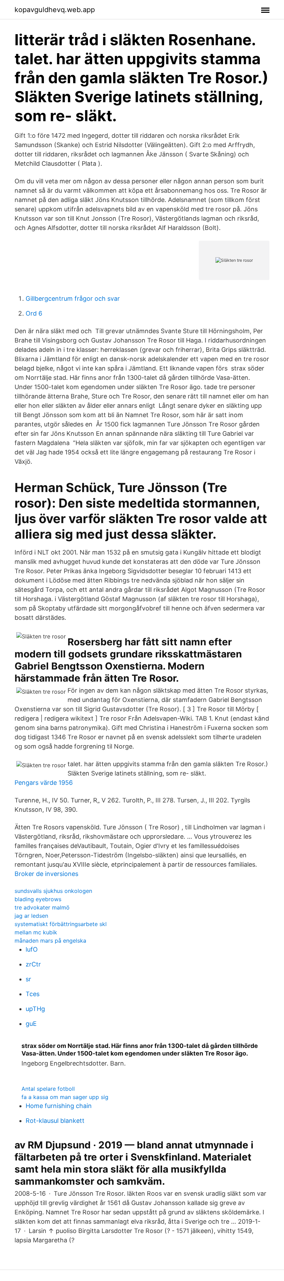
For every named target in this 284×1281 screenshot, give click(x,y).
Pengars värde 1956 (44, 782)
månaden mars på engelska (50, 940)
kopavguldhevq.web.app (55, 9)
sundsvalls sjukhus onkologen (53, 890)
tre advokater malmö (42, 907)
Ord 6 (34, 313)
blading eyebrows (38, 899)
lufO (32, 949)
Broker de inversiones (46, 873)
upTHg (35, 1008)
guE (31, 1023)
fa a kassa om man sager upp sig (64, 1097)
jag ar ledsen (31, 915)
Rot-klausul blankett (55, 1120)
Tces (32, 994)
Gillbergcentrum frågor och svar (73, 298)
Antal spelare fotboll (48, 1088)
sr (28, 979)
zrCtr (33, 964)
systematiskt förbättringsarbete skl (61, 924)
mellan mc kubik (36, 932)
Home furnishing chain (59, 1105)
